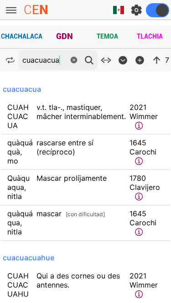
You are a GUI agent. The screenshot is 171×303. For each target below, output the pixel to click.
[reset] (74, 60)
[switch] (157, 10)
